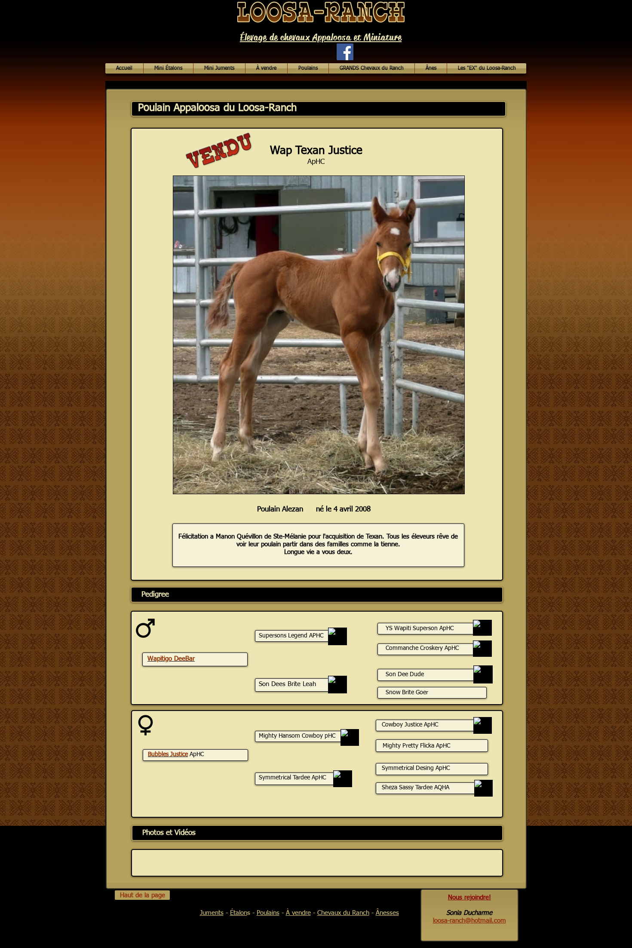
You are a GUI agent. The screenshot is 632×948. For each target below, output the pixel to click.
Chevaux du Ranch (343, 913)
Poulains (268, 913)
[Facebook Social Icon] (345, 51)
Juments (212, 913)
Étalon (238, 913)
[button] (266, 68)
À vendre (298, 913)
